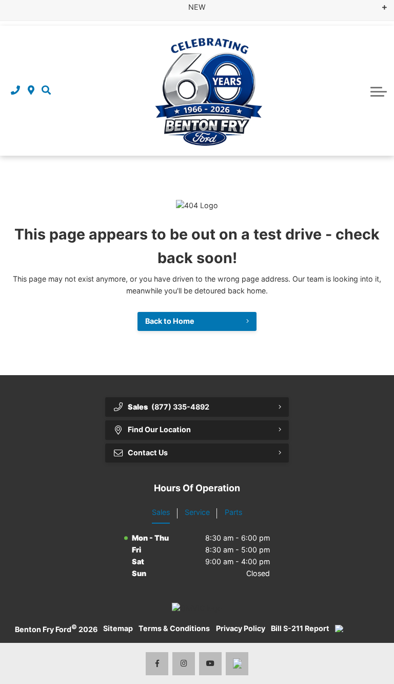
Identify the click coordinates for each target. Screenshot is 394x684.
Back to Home (169, 321)
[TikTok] (237, 663)
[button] (46, 91)
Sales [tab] (161, 512)
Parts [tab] (233, 512)
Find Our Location (159, 429)
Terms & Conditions (174, 628)
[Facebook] (157, 663)
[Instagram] (183, 663)
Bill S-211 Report (300, 628)
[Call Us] (15, 91)
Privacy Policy (240, 628)
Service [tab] (197, 512)
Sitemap (118, 628)
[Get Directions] (31, 91)
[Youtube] (210, 663)
